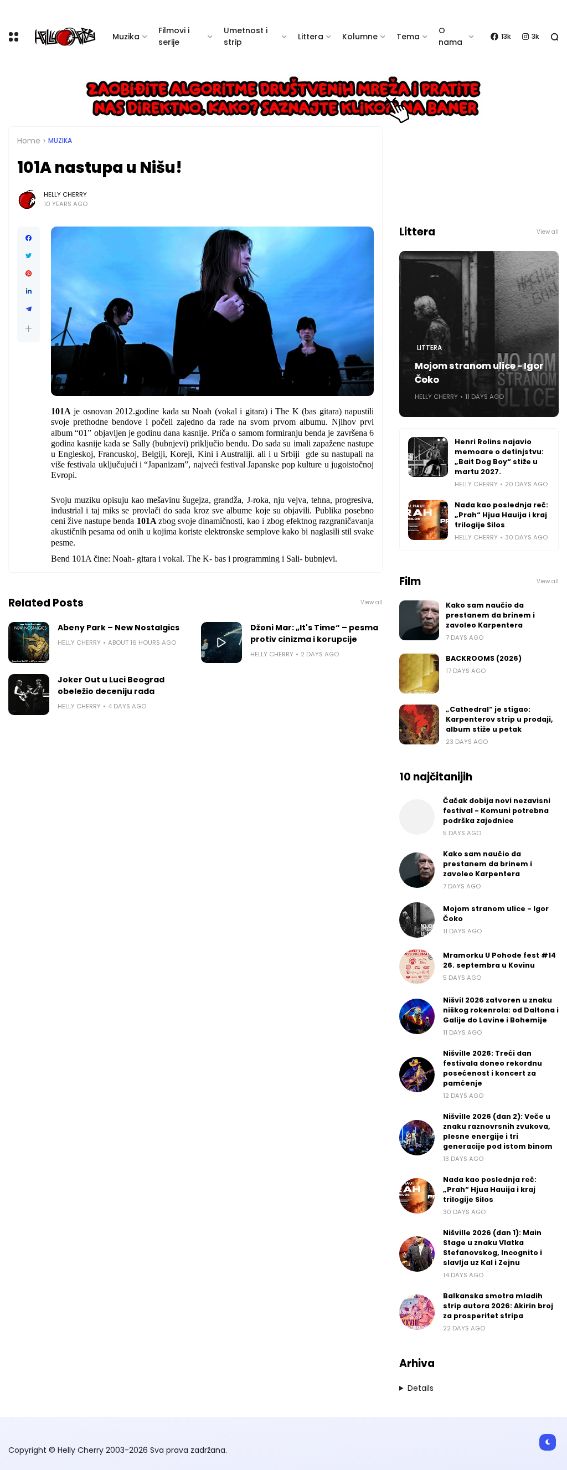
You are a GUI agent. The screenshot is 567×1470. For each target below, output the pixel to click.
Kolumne (360, 36)
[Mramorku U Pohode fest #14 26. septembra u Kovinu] (417, 966)
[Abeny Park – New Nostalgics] (28, 642)
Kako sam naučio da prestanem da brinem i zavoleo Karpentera (490, 615)
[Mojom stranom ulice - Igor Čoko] (417, 920)
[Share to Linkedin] (28, 291)
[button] (28, 328)
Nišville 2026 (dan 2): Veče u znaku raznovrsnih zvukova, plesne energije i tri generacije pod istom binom (498, 1131)
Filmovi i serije (173, 36)
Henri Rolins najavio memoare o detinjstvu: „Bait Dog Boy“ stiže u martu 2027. (499, 456)
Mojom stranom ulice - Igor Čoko (479, 372)
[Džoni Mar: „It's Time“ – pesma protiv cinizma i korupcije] (221, 642)
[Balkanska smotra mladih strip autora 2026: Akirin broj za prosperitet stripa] (417, 1312)
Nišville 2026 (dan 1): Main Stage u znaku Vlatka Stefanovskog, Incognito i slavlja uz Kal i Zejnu (492, 1247)
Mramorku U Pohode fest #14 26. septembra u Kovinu (499, 960)
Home (28, 140)
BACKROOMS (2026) (484, 658)
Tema (408, 36)
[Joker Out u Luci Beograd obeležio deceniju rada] (28, 694)
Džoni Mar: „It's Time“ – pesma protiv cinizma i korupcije (314, 633)
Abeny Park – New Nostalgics (118, 627)
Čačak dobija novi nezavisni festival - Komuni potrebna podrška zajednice (496, 810)
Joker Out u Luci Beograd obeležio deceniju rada (111, 685)
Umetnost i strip (245, 36)
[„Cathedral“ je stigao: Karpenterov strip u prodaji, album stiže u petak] (419, 724)
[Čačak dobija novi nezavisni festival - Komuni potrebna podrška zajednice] (417, 817)
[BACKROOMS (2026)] (419, 673)
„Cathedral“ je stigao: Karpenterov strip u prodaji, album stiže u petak (499, 719)
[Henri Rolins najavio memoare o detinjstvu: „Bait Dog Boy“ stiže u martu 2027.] (428, 457)
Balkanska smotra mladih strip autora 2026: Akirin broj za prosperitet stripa (498, 1305)
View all (371, 602)
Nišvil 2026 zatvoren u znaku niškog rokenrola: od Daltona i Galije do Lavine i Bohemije (501, 1010)
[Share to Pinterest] (28, 273)
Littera (310, 36)
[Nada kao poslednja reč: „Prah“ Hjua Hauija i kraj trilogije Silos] (428, 520)
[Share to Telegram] (28, 309)
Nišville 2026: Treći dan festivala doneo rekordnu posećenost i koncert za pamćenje (492, 1068)
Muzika (126, 36)
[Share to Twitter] (28, 256)
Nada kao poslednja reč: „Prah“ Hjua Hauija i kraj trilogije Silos (501, 515)
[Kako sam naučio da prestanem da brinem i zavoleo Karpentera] (419, 620)
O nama (450, 36)
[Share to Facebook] (28, 238)
